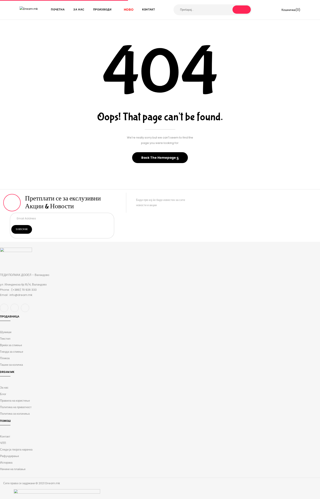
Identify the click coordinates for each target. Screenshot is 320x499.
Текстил (5, 339)
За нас (4, 388)
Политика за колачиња (15, 414)
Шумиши (5, 332)
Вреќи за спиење (11, 345)
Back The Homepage (159, 157)
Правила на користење (15, 401)
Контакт (5, 436)
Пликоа (5, 358)
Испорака (6, 463)
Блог (3, 394)
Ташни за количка (11, 365)
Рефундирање (9, 456)
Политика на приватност (16, 407)
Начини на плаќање (12, 469)
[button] (288, 10)
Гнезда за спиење (11, 352)
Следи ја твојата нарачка (16, 449)
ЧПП (3, 443)
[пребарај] (241, 9)
